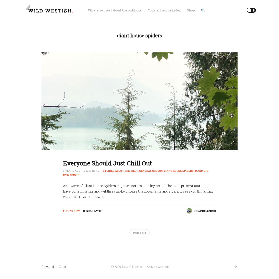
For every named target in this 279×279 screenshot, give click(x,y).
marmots (201, 170)
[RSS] (236, 266)
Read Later (94, 211)
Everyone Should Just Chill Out (107, 163)
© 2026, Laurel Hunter (127, 267)
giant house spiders (179, 170)
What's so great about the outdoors (115, 10)
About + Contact (158, 267)
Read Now (73, 211)
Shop (191, 10)
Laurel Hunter (207, 211)
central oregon (151, 170)
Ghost (63, 267)
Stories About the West (120, 170)
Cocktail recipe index (164, 10)
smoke (74, 175)
